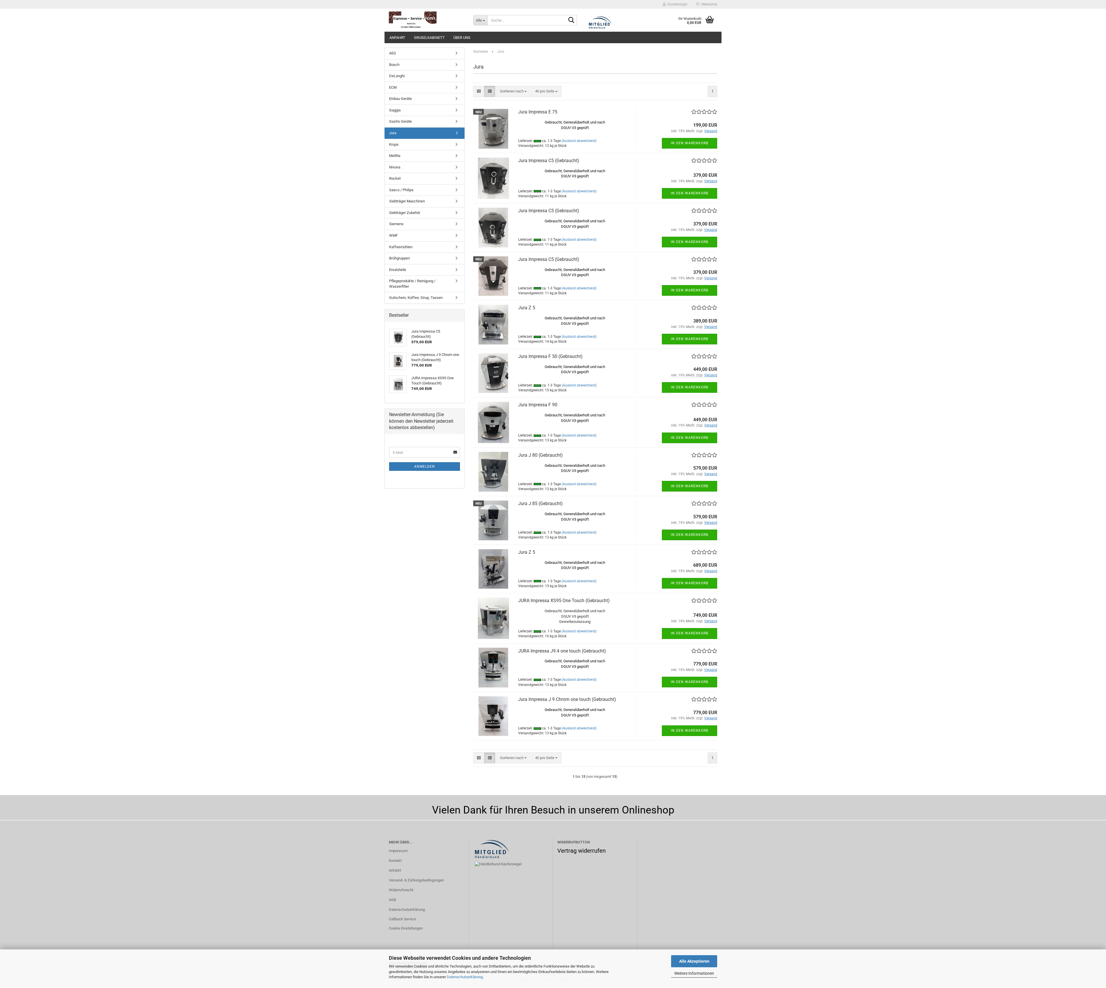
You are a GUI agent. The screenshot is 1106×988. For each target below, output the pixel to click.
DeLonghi (397, 76)
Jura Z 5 (526, 307)
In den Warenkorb (689, 143)
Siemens (396, 224)
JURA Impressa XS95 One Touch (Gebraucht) (564, 600)
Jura (392, 133)
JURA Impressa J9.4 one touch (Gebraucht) (562, 651)
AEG (392, 53)
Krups (394, 144)
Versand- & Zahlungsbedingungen (416, 880)
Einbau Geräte (400, 98)
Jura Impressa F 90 (537, 404)
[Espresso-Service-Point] (427, 20)
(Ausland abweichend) (579, 141)
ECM (393, 87)
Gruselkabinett (429, 37)
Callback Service (402, 919)
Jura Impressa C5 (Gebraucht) (548, 160)
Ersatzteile (397, 270)
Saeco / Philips (401, 190)
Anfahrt (397, 37)
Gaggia (395, 110)
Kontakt (395, 860)
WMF (393, 235)
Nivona (394, 167)
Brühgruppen (399, 258)
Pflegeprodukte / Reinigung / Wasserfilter (412, 284)
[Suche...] (571, 20)
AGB (392, 900)
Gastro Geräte (400, 121)
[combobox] (513, 91)
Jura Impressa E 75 (537, 112)
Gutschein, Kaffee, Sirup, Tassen (416, 297)
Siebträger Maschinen (407, 201)
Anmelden (424, 466)
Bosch (394, 64)
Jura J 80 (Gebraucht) (540, 455)
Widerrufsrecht (401, 890)
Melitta (394, 155)
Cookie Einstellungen (406, 928)
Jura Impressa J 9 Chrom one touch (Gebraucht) (567, 699)
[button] (478, 91)
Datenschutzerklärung (465, 977)
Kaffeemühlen (400, 247)
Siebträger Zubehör (404, 213)
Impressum (398, 851)
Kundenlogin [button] (677, 4)
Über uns (461, 37)
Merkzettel (708, 4)
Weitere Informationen (694, 973)
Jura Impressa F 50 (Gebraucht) (550, 356)
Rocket (395, 178)
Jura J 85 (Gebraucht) (540, 503)
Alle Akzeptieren (694, 961)
